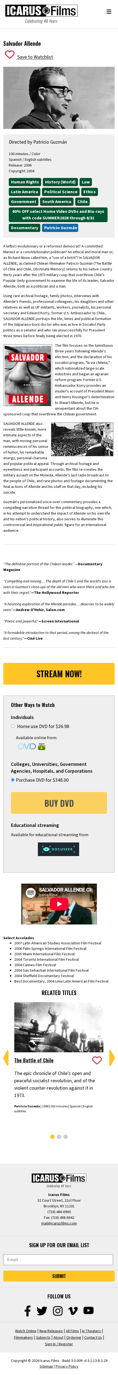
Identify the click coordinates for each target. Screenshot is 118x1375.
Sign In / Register (59, 1344)
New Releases (51, 1331)
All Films (72, 1331)
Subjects (43, 1337)
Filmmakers (23, 1337)
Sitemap (46, 1366)
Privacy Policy (67, 1366)
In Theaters (91, 1331)
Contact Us (93, 1337)
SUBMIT (59, 1276)
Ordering (73, 1337)
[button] (6, 1058)
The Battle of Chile (34, 1060)
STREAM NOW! (59, 673)
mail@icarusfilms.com (59, 1223)
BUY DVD (59, 803)
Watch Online (25, 1331)
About (58, 1337)
